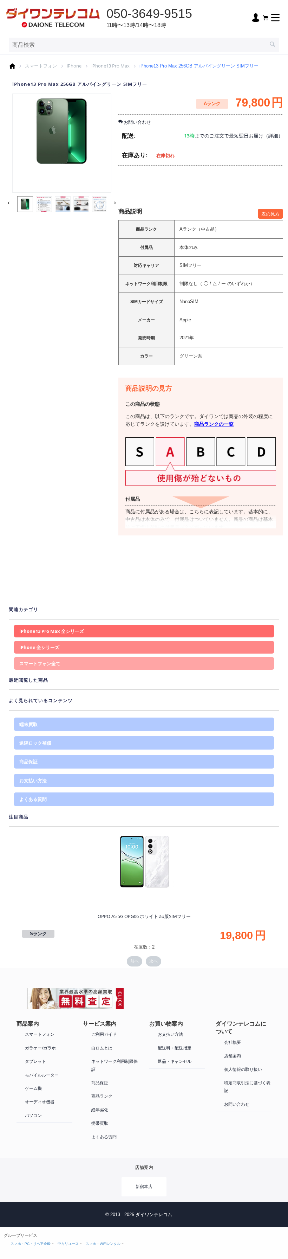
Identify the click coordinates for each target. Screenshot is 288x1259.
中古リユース (68, 1244)
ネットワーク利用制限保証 (114, 1065)
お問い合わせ (236, 1104)
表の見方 (270, 214)
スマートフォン (41, 66)
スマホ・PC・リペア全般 (31, 1244)
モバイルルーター (42, 1075)
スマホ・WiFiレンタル (103, 1244)
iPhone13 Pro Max (110, 66)
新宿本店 (144, 1186)
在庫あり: (135, 155)
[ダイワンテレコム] (53, 17)
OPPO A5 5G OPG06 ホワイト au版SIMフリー (144, 916)
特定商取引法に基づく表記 (247, 1086)
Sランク (38, 933)
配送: (129, 136)
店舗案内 (232, 1056)
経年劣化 (99, 1110)
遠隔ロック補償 (35, 743)
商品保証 (28, 761)
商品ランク (101, 1096)
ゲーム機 (33, 1088)
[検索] (272, 45)
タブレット (35, 1061)
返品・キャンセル (174, 1061)
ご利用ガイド (104, 1034)
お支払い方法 (33, 780)
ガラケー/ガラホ (40, 1048)
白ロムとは (101, 1048)
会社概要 (232, 1042)
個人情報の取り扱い (243, 1069)
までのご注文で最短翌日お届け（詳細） (233, 135)
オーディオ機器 (39, 1102)
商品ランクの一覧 (214, 423)
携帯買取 (99, 1123)
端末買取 (28, 724)
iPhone (74, 66)
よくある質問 (33, 799)
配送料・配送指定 (174, 1048)
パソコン (33, 1115)
